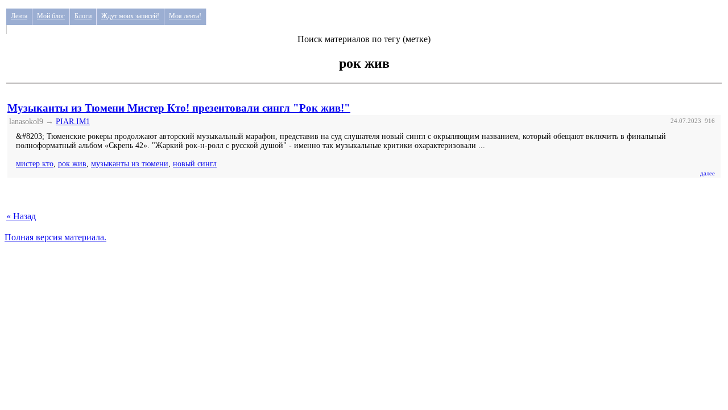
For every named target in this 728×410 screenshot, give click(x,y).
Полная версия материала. (55, 237)
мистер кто (34, 163)
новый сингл (195, 163)
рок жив (72, 163)
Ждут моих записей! (130, 16)
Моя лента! (185, 16)
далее (707, 173)
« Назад (21, 216)
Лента (19, 16)
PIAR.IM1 (73, 121)
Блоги (83, 16)
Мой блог (51, 16)
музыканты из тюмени (129, 163)
